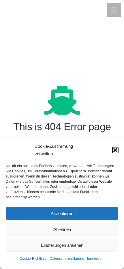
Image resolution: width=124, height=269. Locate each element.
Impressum (95, 259)
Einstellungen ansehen (62, 245)
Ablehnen (62, 229)
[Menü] (114, 10)
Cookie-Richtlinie (33, 259)
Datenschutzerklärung (67, 259)
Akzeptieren (62, 213)
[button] (115, 150)
